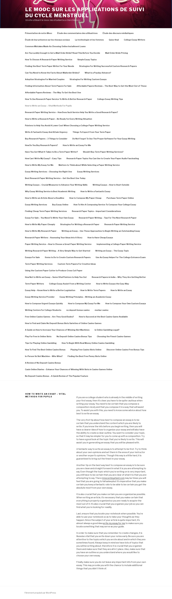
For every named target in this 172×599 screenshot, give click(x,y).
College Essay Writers (134, 40)
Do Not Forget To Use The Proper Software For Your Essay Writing (103, 139)
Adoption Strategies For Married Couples (44, 79)
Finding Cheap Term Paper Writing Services (46, 211)
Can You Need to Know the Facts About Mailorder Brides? (52, 73)
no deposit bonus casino (78, 310)
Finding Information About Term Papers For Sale (48, 86)
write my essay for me (114, 523)
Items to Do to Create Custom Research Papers (68, 257)
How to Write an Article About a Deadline (44, 198)
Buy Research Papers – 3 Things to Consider (46, 139)
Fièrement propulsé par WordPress (40, 593)
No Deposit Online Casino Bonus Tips (74, 336)
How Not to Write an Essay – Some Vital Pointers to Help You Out (56, 277)
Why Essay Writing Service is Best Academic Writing (50, 191)
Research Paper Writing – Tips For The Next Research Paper (108, 218)
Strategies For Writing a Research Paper (79, 224)
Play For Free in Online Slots (38, 336)
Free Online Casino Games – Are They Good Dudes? (49, 317)
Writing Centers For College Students (43, 310)
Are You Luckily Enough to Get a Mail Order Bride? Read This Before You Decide (62, 53)
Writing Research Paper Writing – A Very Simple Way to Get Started (57, 251)
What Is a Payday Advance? (98, 73)
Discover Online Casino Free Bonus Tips (125, 349)
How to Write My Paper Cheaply (40, 224)
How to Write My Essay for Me (39, 165)
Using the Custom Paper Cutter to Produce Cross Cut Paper (53, 270)
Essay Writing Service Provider (40, 297)
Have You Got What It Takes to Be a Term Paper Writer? (51, 152)
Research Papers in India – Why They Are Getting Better (119, 277)
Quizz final (114, 40)
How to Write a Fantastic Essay (95, 191)
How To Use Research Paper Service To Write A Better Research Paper (58, 99)
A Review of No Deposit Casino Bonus (43, 363)
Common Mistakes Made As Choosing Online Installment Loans (55, 46)
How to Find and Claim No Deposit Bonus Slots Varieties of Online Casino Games (63, 323)
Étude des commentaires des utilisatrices (77, 33)
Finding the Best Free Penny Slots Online (87, 356)
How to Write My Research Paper (40, 231)
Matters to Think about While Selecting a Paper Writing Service (89, 165)
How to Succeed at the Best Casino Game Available (103, 317)
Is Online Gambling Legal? (107, 330)
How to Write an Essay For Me (77, 145)
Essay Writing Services (88, 171)
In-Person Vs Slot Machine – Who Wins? (43, 356)
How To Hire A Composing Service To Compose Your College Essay (105, 204)
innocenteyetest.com (113, 478)
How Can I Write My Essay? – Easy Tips (43, 158)
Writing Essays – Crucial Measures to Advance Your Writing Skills (56, 185)
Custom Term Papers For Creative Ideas (77, 264)
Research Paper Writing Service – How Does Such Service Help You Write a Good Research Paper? (71, 112)
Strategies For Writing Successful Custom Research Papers (108, 66)
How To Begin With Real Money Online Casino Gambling (88, 343)
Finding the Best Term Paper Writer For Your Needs (49, 66)
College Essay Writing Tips (110, 99)
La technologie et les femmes (89, 40)
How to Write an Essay (121, 290)
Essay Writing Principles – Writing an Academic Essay (85, 297)
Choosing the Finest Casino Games (114, 336)
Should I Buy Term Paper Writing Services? (103, 152)
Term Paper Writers (34, 284)
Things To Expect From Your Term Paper (92, 132)
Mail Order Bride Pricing (116, 53)
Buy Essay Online (60, 204)
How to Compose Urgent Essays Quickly (44, 303)
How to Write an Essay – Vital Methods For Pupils (48, 106)
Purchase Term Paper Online (120, 198)
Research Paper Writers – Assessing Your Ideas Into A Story (53, 237)
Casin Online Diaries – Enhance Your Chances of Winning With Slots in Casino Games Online (68, 369)
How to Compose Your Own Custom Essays (125, 303)
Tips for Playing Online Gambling (41, 343)
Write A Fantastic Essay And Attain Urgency (46, 132)
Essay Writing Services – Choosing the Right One (48, 171)
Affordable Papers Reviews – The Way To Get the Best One (53, 92)
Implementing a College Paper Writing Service (119, 244)
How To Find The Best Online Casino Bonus (45, 349)
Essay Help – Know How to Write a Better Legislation (50, 290)
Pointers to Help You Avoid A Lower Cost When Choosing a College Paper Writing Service (67, 125)
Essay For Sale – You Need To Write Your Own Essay (49, 218)
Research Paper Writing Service (119, 224)
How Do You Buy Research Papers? (41, 145)
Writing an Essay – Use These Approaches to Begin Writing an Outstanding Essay (101, 231)
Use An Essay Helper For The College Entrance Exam (121, 257)
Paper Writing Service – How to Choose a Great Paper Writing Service (58, 244)
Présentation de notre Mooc (38, 33)
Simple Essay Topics (87, 59)
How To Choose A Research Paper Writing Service (48, 59)
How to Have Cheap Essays (100, 237)
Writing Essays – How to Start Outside (111, 185)
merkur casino (101, 310)
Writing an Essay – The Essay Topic (112, 251)
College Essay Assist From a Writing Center (70, 284)
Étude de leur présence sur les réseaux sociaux (47, 40)
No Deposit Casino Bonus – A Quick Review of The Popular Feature (56, 376)
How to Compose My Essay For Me (84, 303)
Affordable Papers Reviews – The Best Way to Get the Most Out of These (112, 86)
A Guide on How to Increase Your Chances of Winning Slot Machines (57, 330)
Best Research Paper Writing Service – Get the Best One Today (55, 178)
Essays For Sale (32, 257)
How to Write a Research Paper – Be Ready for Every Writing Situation (58, 119)
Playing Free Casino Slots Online (86, 349)
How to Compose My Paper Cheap (85, 198)
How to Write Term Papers (92, 290)
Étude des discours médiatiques (118, 33)
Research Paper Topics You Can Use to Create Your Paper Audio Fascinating (103, 158)
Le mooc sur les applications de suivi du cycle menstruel (84, 12)
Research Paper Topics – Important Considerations (96, 211)
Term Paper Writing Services (39, 264)
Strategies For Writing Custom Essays (88, 79)
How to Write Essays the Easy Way (112, 284)
